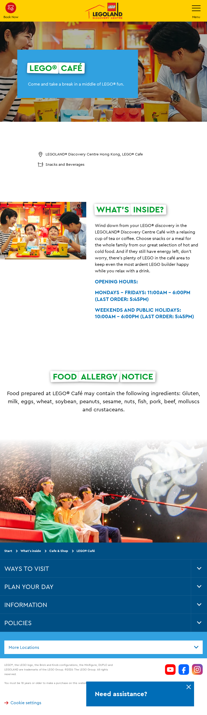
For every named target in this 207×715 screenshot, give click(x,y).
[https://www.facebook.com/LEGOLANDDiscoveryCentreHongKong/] (183, 669)
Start (8, 551)
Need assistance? (121, 694)
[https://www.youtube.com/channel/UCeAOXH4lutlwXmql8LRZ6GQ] (170, 669)
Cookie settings (26, 702)
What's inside (30, 551)
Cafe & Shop (58, 551)
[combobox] (103, 647)
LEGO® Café (86, 551)
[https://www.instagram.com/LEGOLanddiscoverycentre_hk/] (197, 669)
